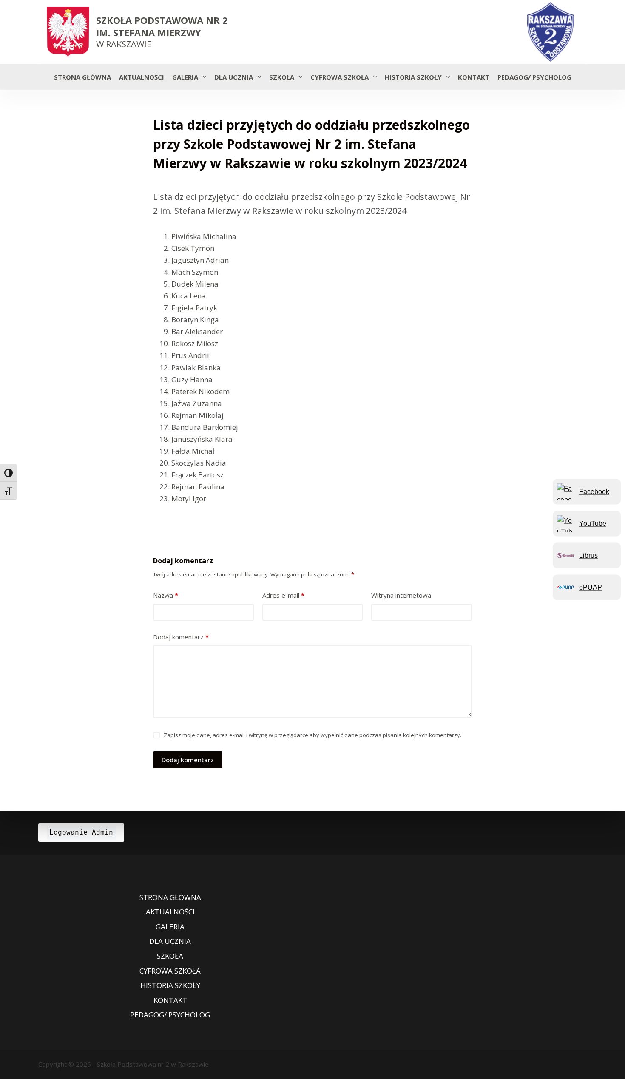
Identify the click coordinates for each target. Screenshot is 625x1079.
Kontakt (473, 77)
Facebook (594, 491)
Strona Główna (82, 77)
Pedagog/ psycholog (534, 77)
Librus (588, 555)
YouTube (592, 523)
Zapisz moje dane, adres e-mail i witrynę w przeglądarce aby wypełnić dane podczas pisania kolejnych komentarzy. (312, 735)
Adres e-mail (283, 595)
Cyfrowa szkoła (339, 77)
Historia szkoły (413, 77)
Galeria (185, 77)
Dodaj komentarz (181, 637)
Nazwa (165, 595)
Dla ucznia (233, 77)
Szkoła (281, 77)
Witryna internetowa (401, 595)
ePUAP (590, 587)
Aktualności (141, 77)
